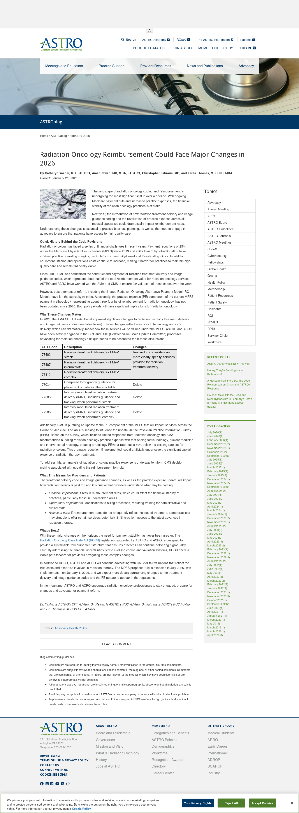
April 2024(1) (215, 506)
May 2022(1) (214, 572)
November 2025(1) (218, 448)
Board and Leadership (113, 732)
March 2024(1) (216, 510)
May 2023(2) (214, 537)
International (217, 752)
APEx (211, 216)
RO (181, 39)
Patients (246, 39)
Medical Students (221, 732)
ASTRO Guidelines (221, 229)
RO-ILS (213, 322)
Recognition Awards (167, 759)
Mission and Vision (110, 746)
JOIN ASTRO (182, 47)
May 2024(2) (214, 502)
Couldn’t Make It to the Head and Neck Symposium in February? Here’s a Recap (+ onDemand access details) (229, 400)
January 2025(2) (217, 475)
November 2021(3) (218, 596)
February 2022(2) (217, 584)
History (101, 759)
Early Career (217, 746)
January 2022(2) (217, 588)
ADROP (214, 759)
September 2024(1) (218, 486)
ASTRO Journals (219, 236)
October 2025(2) (217, 452)
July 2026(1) (214, 432)
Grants (212, 275)
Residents (214, 309)
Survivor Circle (218, 335)
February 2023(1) (217, 549)
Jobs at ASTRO (108, 766)
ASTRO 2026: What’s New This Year (228, 363)
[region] (149, 803)
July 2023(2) (214, 530)
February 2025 (80, 135)
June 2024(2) (215, 498)
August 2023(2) (216, 526)
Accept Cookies (262, 803)
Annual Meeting (218, 209)
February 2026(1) (217, 440)
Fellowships (216, 262)
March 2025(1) (216, 467)
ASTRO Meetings (220, 242)
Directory (159, 766)
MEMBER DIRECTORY (215, 47)
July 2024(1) (214, 494)
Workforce (215, 342)
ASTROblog (59, 135)
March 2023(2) (216, 545)
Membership (216, 289)
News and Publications (205, 65)
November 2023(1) (218, 522)
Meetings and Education (64, 65)
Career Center (163, 772)
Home (44, 135)
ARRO (213, 739)
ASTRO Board (217, 222)
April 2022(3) (215, 576)
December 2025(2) (218, 444)
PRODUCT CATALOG (149, 47)
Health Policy (78, 628)
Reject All (231, 803)
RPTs (211, 328)
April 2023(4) (215, 541)
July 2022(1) (214, 565)
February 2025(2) (217, 471)
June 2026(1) (215, 436)
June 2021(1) (215, 608)
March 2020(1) (216, 619)
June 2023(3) (215, 533)
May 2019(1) (214, 623)
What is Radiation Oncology (117, 752)
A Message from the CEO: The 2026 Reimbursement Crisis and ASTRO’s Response (229, 384)
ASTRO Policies (164, 739)
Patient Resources (220, 295)
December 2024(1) (218, 479)
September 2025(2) (218, 455)
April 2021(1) (215, 611)
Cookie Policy (81, 808)
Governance (105, 739)
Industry (214, 772)
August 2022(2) (216, 561)
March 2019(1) (216, 627)
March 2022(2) (216, 580)
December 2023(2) (218, 518)
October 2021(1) (217, 600)
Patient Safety (217, 302)
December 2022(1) (218, 553)
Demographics (163, 746)
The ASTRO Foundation (214, 39)
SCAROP (215, 766)
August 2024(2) (216, 490)
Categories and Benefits (170, 732)
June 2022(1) (215, 568)
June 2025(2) (215, 463)
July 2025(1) (214, 459)
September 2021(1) (218, 604)
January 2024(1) (217, 514)
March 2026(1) (216, 631)
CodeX (212, 249)
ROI (210, 315)
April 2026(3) (215, 635)
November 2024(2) (218, 483)
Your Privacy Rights (197, 803)
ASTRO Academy (154, 39)
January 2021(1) (217, 615)
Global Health (217, 269)
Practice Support (112, 65)
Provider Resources (155, 65)
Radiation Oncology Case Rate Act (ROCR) (70, 540)
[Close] (292, 803)
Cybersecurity (217, 255)
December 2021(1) (218, 592)
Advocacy (246, 65)
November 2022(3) (218, 557)
